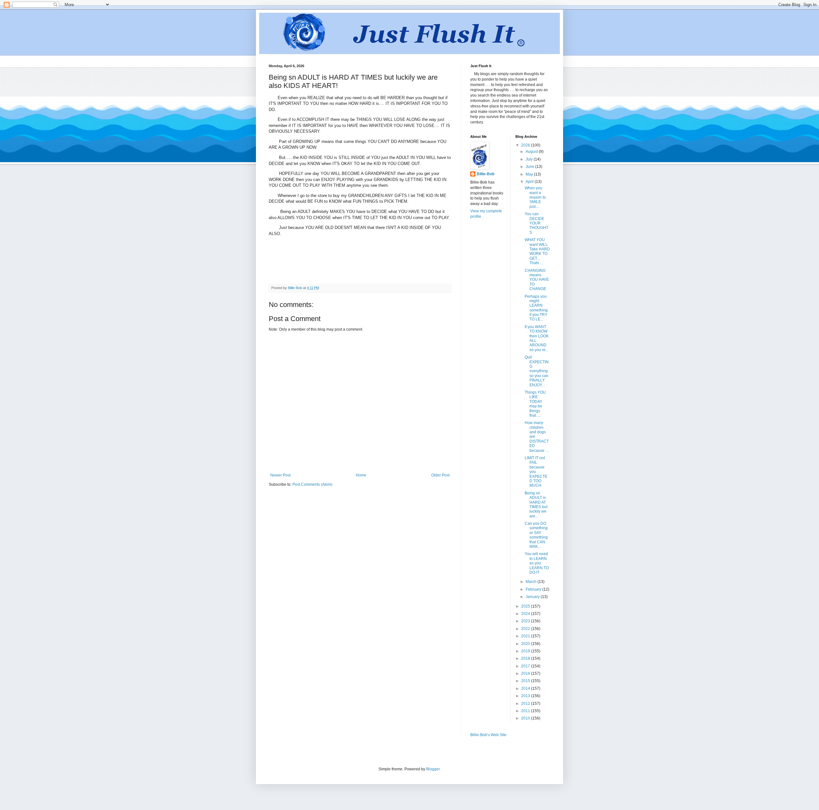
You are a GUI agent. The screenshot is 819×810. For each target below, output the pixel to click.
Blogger (433, 769)
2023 (526, 621)
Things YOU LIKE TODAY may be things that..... (535, 404)
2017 (526, 666)
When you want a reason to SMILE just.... (535, 197)
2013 (526, 696)
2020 (526, 643)
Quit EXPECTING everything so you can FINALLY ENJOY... (537, 371)
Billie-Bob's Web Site (488, 735)
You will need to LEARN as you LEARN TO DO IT (537, 563)
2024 (526, 613)
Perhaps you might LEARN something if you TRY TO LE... (536, 308)
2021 (526, 636)
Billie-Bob (485, 174)
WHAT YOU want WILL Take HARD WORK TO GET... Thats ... (537, 251)
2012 (526, 703)
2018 (526, 658)
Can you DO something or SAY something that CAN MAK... (536, 535)
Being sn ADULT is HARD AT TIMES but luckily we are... (536, 504)
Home (361, 475)
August (532, 151)
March (531, 581)
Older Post (440, 475)
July (530, 159)
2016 (526, 673)
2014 (526, 688)
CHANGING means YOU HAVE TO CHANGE (537, 279)
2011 (526, 711)
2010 (526, 718)
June (530, 166)
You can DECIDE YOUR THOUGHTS (536, 223)
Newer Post (280, 475)
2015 (526, 681)
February (534, 589)
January (533, 596)
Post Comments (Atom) (312, 484)
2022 (526, 628)
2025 (526, 606)
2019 (526, 651)
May (530, 174)
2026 (526, 145)
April (530, 181)
